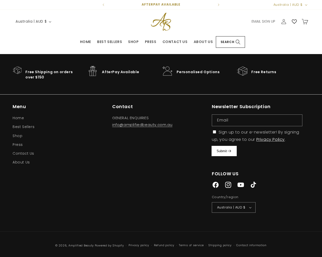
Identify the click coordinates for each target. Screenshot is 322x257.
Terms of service (191, 245)
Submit (222, 151)
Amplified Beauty (81, 245)
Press (150, 41)
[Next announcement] (218, 5)
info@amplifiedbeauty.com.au (142, 124)
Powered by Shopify (109, 245)
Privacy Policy (270, 139)
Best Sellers (109, 41)
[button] (230, 42)
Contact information (251, 245)
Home (85, 41)
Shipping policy (220, 245)
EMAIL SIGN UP (263, 21)
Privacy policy (139, 245)
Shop (133, 41)
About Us (203, 41)
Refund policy (164, 245)
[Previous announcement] (103, 5)
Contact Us (175, 41)
